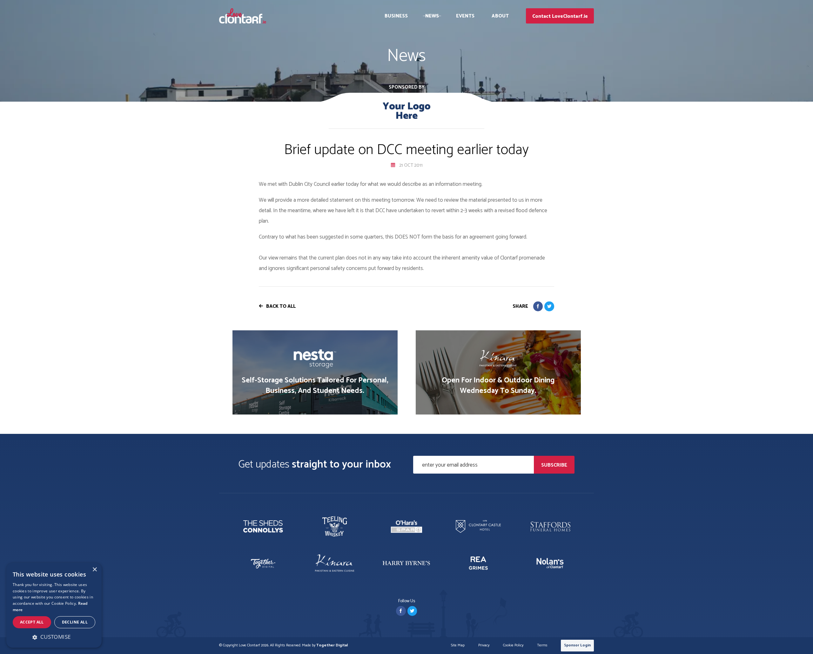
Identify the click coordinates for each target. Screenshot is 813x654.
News (432, 16)
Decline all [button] (75, 622)
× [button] (94, 569)
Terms (542, 645)
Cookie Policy (513, 645)
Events (465, 16)
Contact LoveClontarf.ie (560, 16)
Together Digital (332, 645)
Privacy (483, 645)
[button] (54, 636)
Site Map (458, 645)
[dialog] (54, 605)
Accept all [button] (32, 622)
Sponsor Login (577, 645)
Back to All (281, 306)
